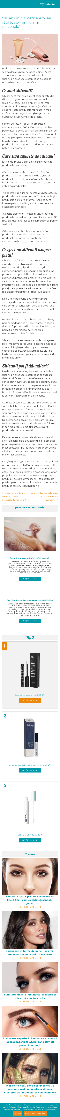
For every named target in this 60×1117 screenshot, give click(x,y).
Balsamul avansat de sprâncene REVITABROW (30, 765)
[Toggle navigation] (6, 4)
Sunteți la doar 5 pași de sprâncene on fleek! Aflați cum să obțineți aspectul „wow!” (30, 900)
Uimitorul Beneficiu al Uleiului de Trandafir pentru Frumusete (44, 496)
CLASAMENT (47, 4)
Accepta (18, 1113)
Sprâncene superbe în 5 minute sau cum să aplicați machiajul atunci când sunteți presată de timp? (30, 1042)
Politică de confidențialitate (35, 1113)
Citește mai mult (30, 578)
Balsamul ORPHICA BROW (30, 835)
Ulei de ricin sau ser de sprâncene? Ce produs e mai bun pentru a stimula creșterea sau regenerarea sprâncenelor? (30, 1089)
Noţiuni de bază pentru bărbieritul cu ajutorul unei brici (30, 558)
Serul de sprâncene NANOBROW (30, 695)
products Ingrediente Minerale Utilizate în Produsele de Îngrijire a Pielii (15, 496)
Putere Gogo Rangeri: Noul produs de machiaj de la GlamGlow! (30, 600)
